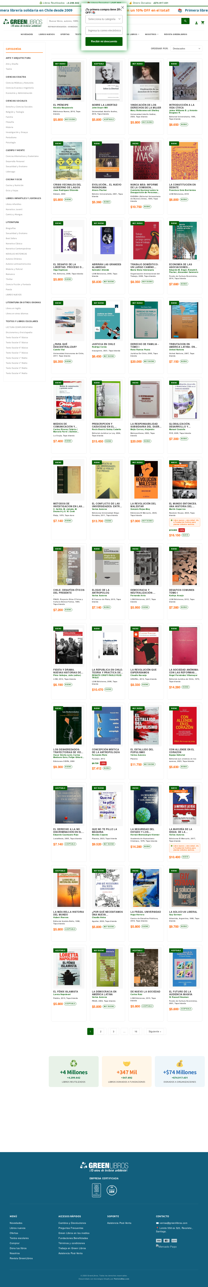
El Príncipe (61, 104)
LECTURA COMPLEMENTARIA (19, 327)
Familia (9, 117)
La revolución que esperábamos (143, 671)
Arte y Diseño (12, 63)
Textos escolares (19, 1238)
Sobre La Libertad (104, 104)
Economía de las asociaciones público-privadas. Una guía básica (184, 265)
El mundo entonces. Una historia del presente (183, 505)
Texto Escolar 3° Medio (16, 368)
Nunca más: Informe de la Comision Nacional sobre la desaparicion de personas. (144, 186)
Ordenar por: (159, 48)
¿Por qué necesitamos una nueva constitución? (107, 913)
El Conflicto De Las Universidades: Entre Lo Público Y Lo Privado (106, 505)
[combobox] (103, 19)
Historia (9, 127)
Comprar (15, 1243)
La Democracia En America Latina (104, 993)
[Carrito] (203, 23)
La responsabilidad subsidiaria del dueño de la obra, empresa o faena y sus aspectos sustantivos (146, 425)
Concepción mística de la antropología (106, 751)
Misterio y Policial (14, 269)
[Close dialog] (122, 7)
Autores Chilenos (14, 258)
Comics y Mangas (14, 214)
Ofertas (65, 34)
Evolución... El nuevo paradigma (107, 186)
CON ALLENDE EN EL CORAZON (182, 751)
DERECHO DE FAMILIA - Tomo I (144, 345)
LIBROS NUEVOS (14, 294)
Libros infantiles (13, 204)
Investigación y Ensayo (17, 132)
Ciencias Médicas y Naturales (19, 82)
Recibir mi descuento (104, 41)
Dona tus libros (18, 1248)
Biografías (11, 228)
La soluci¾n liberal (183, 911)
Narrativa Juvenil (14, 209)
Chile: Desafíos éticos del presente (68, 591)
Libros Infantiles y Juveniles (23, 198)
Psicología (11, 142)
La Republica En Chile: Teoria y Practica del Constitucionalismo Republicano (107, 671)
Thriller (9, 279)
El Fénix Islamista (65, 991)
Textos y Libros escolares (22, 321)
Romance (10, 274)
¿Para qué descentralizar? (65, 345)
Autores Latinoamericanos (18, 263)
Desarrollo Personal (15, 161)
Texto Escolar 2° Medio (16, 363)
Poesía (9, 289)
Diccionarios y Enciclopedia (19, 332)
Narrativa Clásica (14, 243)
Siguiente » (155, 1031)
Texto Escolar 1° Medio (16, 358)
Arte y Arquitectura (18, 57)
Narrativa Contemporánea (18, 248)
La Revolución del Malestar (143, 505)
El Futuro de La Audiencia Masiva (181, 993)
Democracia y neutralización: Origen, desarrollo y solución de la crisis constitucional (145, 591)
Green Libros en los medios (74, 1233)
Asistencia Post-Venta (70, 1253)
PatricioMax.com (121, 1279)
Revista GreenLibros (175, 34)
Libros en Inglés (13, 308)
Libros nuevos (47, 34)
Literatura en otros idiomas (23, 302)
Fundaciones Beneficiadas (73, 1238)
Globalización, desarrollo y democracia (179, 425)
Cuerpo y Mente (15, 150)
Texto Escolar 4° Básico (17, 337)
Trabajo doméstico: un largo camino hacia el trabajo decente (144, 265)
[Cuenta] (196, 23)
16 (136, 1031)
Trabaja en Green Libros (72, 1248)
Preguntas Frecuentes (70, 1228)
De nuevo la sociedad (145, 991)
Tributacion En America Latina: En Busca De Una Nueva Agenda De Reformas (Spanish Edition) (183, 345)
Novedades (27, 34)
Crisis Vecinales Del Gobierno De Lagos (67, 186)
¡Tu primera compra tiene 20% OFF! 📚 (103, 11)
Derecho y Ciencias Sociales (19, 106)
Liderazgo (10, 171)
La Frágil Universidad (145, 911)
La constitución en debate (182, 186)
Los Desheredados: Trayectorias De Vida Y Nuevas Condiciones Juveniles (68, 751)
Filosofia (10, 122)
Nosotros (150, 34)
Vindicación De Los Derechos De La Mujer (145, 106)
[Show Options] (119, 19)
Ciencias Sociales (16, 100)
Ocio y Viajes (12, 190)
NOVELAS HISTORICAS (16, 253)
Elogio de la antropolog (101, 591)
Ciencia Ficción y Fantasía (18, 284)
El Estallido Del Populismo (142, 751)
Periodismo (11, 137)
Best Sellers (11, 238)
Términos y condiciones (71, 1243)
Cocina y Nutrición (15, 185)
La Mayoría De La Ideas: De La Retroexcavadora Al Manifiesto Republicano (183, 830)
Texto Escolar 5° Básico (17, 342)
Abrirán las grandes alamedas (106, 265)
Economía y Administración (19, 93)
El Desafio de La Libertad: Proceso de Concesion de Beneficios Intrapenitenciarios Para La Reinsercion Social (68, 265)
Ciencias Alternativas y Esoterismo (22, 156)
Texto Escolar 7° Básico (17, 352)
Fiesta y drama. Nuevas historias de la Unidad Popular (67, 671)
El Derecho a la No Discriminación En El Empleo (67, 830)
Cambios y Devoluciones (72, 1223)
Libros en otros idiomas (17, 313)
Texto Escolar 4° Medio (16, 373)
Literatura (12, 222)
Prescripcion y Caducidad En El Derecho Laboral (104, 425)
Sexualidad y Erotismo (16, 166)
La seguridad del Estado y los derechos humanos (143, 830)
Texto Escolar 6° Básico (17, 347)
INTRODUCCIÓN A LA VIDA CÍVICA (182, 106)
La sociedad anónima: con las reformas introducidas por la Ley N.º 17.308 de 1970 (184, 671)
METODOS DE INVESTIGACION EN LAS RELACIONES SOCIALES (67, 505)
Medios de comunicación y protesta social (64, 425)
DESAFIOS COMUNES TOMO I (182, 591)
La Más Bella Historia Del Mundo (68, 913)
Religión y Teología (15, 111)
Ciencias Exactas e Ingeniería (20, 87)
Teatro (9, 69)
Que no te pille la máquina (104, 830)
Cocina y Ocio (14, 179)
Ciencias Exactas (16, 76)
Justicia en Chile (103, 344)
